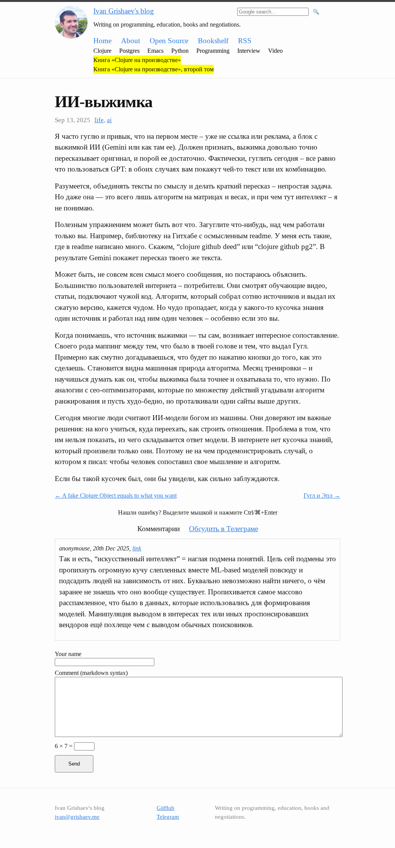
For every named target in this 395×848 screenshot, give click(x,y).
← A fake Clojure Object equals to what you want (116, 495)
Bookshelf (213, 41)
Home (102, 41)
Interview (248, 50)
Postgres (129, 50)
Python (180, 50)
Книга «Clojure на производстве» (137, 60)
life (99, 120)
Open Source (169, 41)
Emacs (155, 50)
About (130, 41)
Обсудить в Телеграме (223, 529)
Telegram (168, 817)
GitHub (165, 808)
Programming (213, 50)
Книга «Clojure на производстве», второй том (153, 69)
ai (109, 120)
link (136, 548)
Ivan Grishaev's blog (123, 11)
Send (74, 764)
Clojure (102, 50)
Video (275, 50)
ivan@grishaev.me (77, 817)
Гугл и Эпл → (322, 495)
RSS (245, 41)
